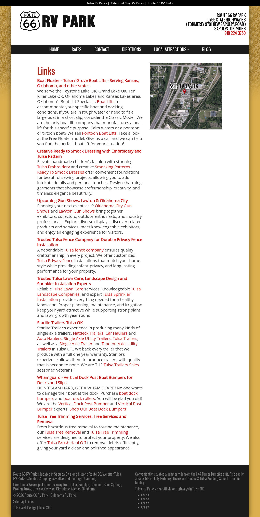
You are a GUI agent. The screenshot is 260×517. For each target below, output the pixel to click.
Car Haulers (116, 333)
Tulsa (73, 484)
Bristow (37, 488)
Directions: (20, 484)
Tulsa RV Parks (97, 3)
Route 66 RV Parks (160, 3)
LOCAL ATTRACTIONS (170, 49)
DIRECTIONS (131, 49)
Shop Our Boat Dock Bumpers (97, 409)
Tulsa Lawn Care (68, 289)
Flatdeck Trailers (88, 333)
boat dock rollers (79, 398)
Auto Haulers (49, 338)
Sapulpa (83, 484)
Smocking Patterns (112, 167)
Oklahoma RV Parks (63, 495)
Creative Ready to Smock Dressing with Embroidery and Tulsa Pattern (89, 153)
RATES (76, 49)
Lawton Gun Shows (77, 211)
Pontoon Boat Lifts (99, 133)
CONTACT (101, 49)
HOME (54, 49)
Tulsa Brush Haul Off (66, 442)
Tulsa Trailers (125, 338)
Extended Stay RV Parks (127, 3)
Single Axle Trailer (76, 343)
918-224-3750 (235, 33)
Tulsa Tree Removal (63, 432)
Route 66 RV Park (25, 474)
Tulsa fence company (84, 250)
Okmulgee (63, 488)
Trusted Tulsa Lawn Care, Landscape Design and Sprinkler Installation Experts (82, 281)
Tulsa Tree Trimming (109, 432)
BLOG (206, 49)
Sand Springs (112, 484)
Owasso (49, 488)
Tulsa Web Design (25, 507)
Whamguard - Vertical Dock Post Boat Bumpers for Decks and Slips (84, 380)
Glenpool (96, 484)
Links (30, 501)
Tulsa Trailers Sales (121, 365)
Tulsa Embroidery (53, 167)
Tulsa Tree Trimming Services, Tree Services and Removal (81, 419)
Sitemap (19, 501)
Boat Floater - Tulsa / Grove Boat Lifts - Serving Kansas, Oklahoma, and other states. (88, 83)
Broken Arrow (22, 488)
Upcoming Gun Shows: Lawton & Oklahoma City (82, 200)
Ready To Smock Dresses (60, 172)
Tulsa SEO (45, 507)
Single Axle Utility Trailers (87, 338)
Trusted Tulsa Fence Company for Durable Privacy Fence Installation (89, 242)
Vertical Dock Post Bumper (83, 403)
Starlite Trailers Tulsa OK (60, 322)
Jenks (76, 488)
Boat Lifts (106, 101)
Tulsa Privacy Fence (55, 260)
